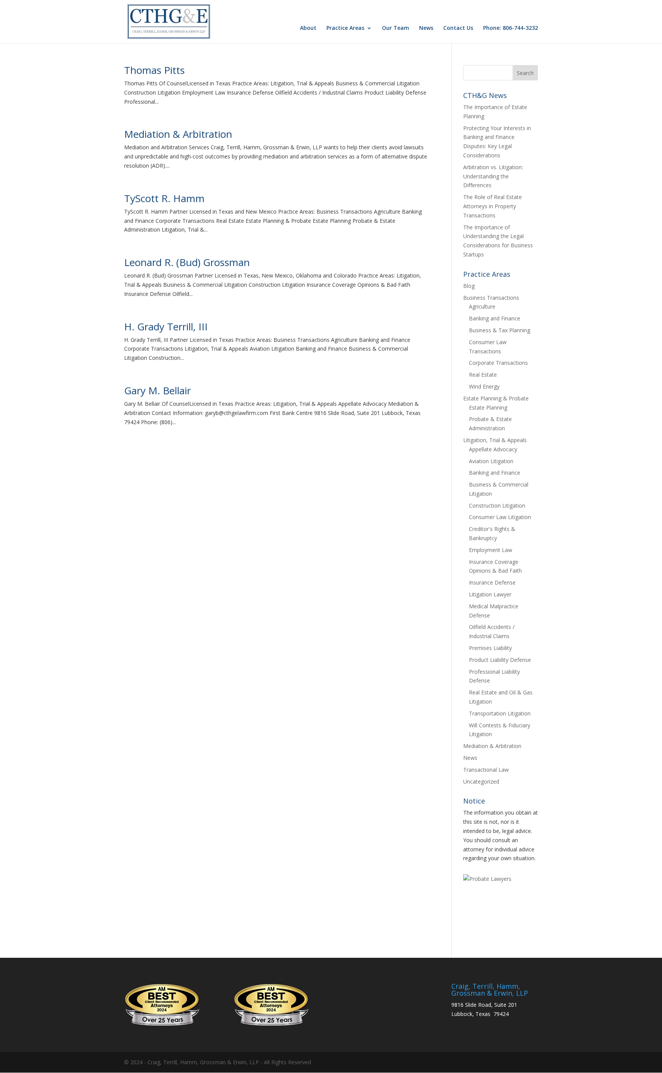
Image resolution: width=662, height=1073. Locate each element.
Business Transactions (491, 297)
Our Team (395, 28)
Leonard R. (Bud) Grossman (187, 262)
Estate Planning (488, 407)
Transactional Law (486, 769)
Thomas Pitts (154, 70)
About (308, 28)
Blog (469, 285)
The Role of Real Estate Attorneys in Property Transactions (492, 206)
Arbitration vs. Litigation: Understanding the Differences (493, 176)
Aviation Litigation (491, 461)
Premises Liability (490, 648)
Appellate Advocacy (493, 449)
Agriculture (482, 306)
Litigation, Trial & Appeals (495, 440)
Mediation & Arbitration (178, 134)
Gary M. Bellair (157, 390)
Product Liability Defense (500, 659)
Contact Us (458, 28)
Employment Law (490, 550)
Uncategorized (481, 781)
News (426, 28)
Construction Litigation (497, 505)
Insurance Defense (492, 582)
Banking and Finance (494, 318)
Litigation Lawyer (490, 594)
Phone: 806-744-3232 (510, 28)
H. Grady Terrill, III (166, 326)
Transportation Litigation (500, 713)
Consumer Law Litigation (500, 517)
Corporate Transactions (498, 362)
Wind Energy (484, 386)
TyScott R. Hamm (164, 198)
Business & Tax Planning (499, 330)
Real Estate (483, 374)
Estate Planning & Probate (496, 398)
